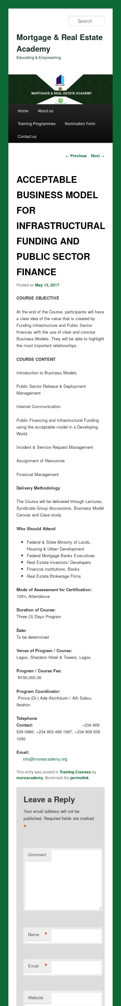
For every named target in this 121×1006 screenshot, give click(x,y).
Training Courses (75, 772)
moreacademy (29, 777)
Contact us (27, 136)
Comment (37, 854)
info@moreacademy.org (45, 759)
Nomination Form (80, 123)
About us (45, 110)
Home (23, 110)
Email (37, 966)
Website (35, 997)
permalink (79, 777)
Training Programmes (36, 123)
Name (37, 934)
